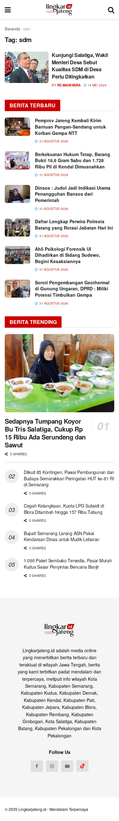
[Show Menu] (8, 9)
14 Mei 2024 (97, 85)
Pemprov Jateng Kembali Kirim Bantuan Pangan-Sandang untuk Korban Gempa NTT (70, 126)
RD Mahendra (69, 85)
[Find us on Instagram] (52, 766)
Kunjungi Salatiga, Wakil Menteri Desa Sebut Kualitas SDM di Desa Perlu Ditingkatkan (80, 65)
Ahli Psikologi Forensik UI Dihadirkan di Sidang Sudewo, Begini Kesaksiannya (67, 255)
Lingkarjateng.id (32, 809)
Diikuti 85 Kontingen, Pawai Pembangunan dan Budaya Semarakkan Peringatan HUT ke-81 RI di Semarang (69, 478)
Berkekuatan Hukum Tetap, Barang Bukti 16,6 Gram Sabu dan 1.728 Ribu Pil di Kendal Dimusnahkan (72, 160)
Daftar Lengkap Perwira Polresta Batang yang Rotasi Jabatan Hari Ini (74, 224)
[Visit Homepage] (59, 9)
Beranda (12, 29)
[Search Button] (111, 9)
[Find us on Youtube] (67, 766)
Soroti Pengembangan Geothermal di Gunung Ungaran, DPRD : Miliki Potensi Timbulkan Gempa (72, 288)
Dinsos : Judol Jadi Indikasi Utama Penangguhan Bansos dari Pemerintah (72, 194)
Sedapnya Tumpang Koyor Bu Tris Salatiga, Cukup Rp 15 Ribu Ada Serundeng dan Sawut (45, 432)
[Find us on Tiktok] (82, 766)
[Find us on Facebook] (37, 766)
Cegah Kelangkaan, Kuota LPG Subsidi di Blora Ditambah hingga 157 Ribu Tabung (64, 508)
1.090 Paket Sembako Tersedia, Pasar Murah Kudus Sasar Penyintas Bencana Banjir (68, 563)
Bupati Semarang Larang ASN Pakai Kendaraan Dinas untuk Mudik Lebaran (61, 536)
